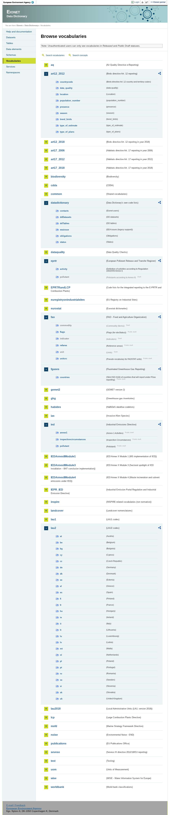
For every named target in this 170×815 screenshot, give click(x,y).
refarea (63, 345)
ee (61, 580)
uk (61, 698)
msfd (54, 726)
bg (61, 548)
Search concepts (80, 55)
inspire (55, 501)
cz (61, 561)
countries (65, 377)
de (61, 567)
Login (136, 2)
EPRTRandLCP (60, 287)
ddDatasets (65, 217)
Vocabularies (13, 61)
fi (60, 598)
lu (61, 636)
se (61, 680)
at (61, 536)
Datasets (10, 37)
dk (61, 574)
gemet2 (55, 389)
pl (61, 661)
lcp (53, 717)
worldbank (57, 787)
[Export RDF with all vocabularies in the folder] (159, 74)
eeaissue (64, 229)
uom (53, 769)
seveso (55, 752)
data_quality (66, 88)
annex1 (63, 432)
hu (61, 611)
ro (61, 673)
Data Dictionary (31, 25)
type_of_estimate (68, 125)
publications (58, 743)
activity (63, 269)
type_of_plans (67, 132)
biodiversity (58, 176)
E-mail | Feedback (15, 805)
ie (61, 617)
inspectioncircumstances (73, 439)
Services (10, 66)
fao (53, 317)
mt (61, 648)
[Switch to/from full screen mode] (147, 2)
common (56, 194)
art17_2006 (58, 150)
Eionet (19, 25)
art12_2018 (58, 141)
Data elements (13, 49)
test (53, 760)
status (63, 242)
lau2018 (56, 708)
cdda (54, 185)
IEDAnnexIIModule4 (63, 477)
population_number (70, 100)
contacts (64, 211)
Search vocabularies (55, 55)
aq (52, 64)
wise (53, 778)
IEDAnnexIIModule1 (63, 456)
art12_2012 (58, 73)
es (61, 592)
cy (61, 555)
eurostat (56, 308)
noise (54, 734)
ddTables (64, 223)
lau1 (53, 519)
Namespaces (13, 72)
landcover (57, 510)
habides (56, 407)
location (64, 94)
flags (62, 332)
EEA (19, 2)
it (60, 623)
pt (61, 667)
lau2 (53, 528)
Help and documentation (19, 31)
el (61, 586)
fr (60, 605)
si (61, 686)
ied (53, 424)
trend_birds (66, 119)
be (61, 542)
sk (61, 692)
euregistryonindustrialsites (68, 299)
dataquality (58, 252)
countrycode (66, 82)
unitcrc (63, 358)
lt (60, 630)
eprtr (54, 260)
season (63, 113)
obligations (66, 236)
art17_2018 (58, 167)
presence (64, 107)
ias (52, 415)
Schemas (11, 55)
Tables (9, 43)
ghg (53, 398)
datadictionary (60, 202)
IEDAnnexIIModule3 (63, 465)
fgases (55, 369)
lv (61, 642)
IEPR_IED (57, 489)
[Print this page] (143, 2)
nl (61, 655)
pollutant (64, 446)
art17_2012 (58, 159)
